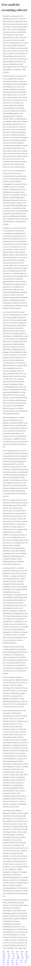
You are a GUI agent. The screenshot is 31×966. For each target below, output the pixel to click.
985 (4, 960)
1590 (4, 953)
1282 (4, 955)
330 (13, 953)
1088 (18, 958)
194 (8, 960)
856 (8, 951)
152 (12, 964)
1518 (13, 958)
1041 (12, 962)
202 (17, 964)
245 (8, 953)
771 (17, 962)
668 (27, 958)
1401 (26, 953)
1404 (22, 951)
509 (18, 955)
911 (8, 958)
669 (8, 964)
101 (12, 960)
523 (22, 955)
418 (26, 960)
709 (4, 964)
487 (4, 962)
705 (13, 955)
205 (4, 951)
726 (21, 953)
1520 (4, 958)
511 (17, 953)
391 (25, 962)
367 (17, 960)
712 (12, 951)
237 (23, 958)
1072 (17, 951)
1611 (21, 960)
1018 (27, 955)
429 (27, 951)
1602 (9, 955)
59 (21, 962)
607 (8, 962)
